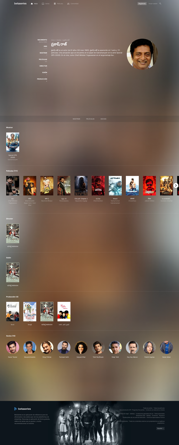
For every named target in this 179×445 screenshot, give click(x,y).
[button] (12, 349)
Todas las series (147, 408)
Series (59, 40)
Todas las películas (159, 408)
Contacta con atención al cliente (155, 410)
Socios (103, 119)
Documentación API (125, 410)
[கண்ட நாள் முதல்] (63, 311)
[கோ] (12, 185)
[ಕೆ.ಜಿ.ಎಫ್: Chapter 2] (81, 185)
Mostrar (76, 119)
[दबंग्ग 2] (46, 185)
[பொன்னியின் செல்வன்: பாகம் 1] (166, 185)
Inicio (53, 40)
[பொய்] (12, 311)
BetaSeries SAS (140, 415)
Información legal (124, 413)
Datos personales (160, 413)
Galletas (132, 413)
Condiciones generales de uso (144, 413)
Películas (90, 119)
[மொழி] (29, 311)
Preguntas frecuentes (138, 410)
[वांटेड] (29, 185)
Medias (148, 415)
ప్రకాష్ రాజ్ (66, 40)
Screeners (155, 415)
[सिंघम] (149, 185)
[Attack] (115, 185)
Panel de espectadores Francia (156, 417)
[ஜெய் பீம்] (63, 185)
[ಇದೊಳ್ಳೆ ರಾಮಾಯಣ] (12, 233)
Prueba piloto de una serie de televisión (134, 417)
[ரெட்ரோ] (98, 185)
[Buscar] (160, 3)
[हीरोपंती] (132, 185)
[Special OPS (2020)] (12, 142)
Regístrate (142, 3)
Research (162, 415)
